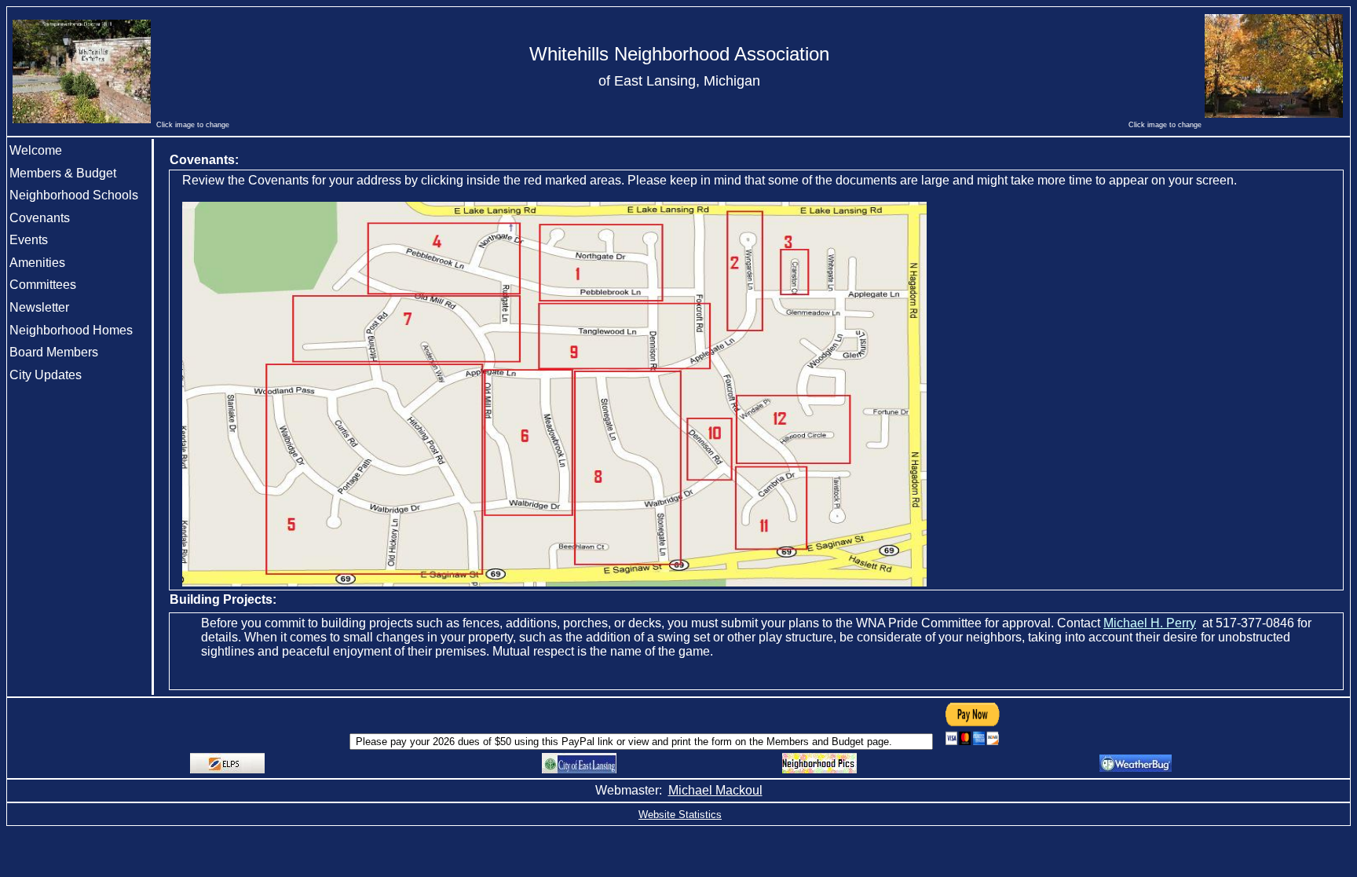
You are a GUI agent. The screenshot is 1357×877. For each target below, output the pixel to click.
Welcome (35, 150)
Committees (42, 284)
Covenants (39, 218)
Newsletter (39, 307)
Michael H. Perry (1149, 623)
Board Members (53, 352)
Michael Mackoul (715, 790)
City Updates (45, 375)
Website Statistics (680, 814)
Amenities (37, 262)
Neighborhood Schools (73, 195)
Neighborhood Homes (71, 330)
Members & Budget (62, 173)
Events (28, 240)
